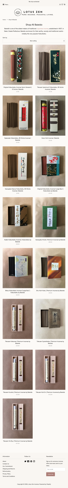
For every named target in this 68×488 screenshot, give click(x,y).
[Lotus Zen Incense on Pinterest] (31, 461)
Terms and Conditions (9, 476)
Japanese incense (43, 28)
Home (4, 19)
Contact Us (6, 464)
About (4, 461)
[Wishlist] (62, 4)
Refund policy (7, 471)
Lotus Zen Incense (33, 484)
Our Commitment (7, 466)
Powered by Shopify (45, 484)
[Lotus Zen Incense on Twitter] (25, 461)
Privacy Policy (7, 474)
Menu (6, 4)
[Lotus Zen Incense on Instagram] (34, 461)
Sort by (5, 37)
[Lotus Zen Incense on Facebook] (28, 461)
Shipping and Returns (9, 469)
